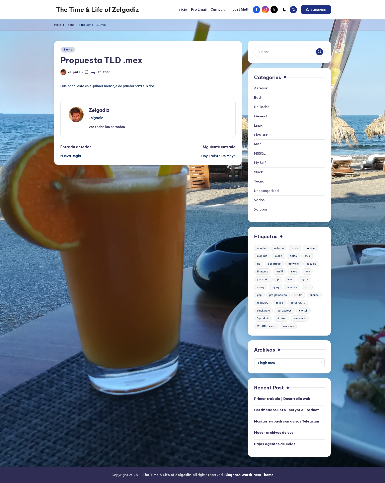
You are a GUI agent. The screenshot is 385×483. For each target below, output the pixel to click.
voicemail (300, 318)
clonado (262, 255)
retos (279, 302)
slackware (263, 310)
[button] (316, 9)
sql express (285, 310)
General (260, 116)
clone (278, 255)
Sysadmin (263, 318)
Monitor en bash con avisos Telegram (286, 421)
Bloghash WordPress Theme (249, 475)
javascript (263, 279)
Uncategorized (266, 191)
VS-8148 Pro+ (266, 326)
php (259, 294)
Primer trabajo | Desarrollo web (282, 398)
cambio (310, 248)
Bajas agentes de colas (274, 444)
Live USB (261, 135)
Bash (258, 97)
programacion (278, 294)
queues (314, 294)
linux (289, 279)
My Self (260, 162)
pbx (307, 287)
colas (293, 255)
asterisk (279, 248)
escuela (311, 263)
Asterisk (261, 88)
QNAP (298, 294)
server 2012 (298, 302)
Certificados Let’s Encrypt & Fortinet (286, 410)
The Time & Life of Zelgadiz (97, 9)
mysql (275, 287)
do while (293, 263)
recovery (262, 302)
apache (261, 248)
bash (295, 248)
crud (307, 255)
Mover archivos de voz (274, 432)
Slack (258, 172)
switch (303, 310)
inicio (294, 271)
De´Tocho (262, 107)
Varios (259, 200)
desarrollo (274, 263)
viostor (281, 318)
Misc (257, 144)
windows (288, 326)
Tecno (68, 49)
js (278, 279)
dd (258, 263)
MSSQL (260, 153)
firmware (262, 271)
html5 (279, 271)
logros (304, 279)
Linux (258, 125)
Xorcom (260, 209)
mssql (260, 287)
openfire (292, 287)
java (307, 271)
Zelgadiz (99, 110)
